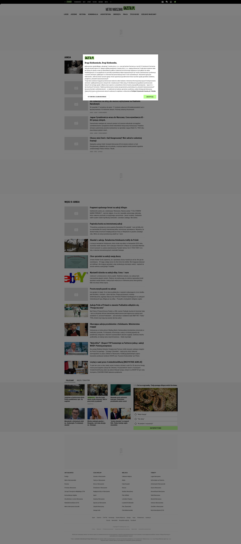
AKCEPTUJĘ (149, 97)
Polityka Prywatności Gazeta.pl (140, 91)
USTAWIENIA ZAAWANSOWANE (97, 96)
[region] (120, 77)
